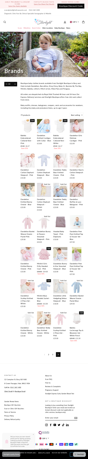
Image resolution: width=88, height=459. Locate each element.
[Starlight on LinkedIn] (67, 425)
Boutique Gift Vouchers (12, 405)
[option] (17, 4)
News (68, 28)
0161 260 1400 (34, 10)
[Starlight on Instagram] (46, 425)
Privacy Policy (9, 416)
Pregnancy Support (52, 390)
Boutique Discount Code (71, 6)
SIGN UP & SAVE (44, 453)
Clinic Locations (47, 28)
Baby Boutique (60, 28)
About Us (48, 376)
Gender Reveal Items (11, 401)
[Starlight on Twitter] (59, 425)
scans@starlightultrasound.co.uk (15, 10)
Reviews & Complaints (53, 386)
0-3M (8, 84)
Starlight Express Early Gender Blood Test (59, 394)
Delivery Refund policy (12, 419)
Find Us (48, 383)
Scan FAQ (48, 379)
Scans (20, 28)
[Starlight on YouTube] (55, 425)
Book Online (36, 28)
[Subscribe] (75, 417)
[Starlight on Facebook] (50, 425)
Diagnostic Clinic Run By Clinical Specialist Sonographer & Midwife (27, 13)
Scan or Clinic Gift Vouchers (14, 408)
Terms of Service (10, 412)
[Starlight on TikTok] (63, 425)
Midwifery (27, 28)
